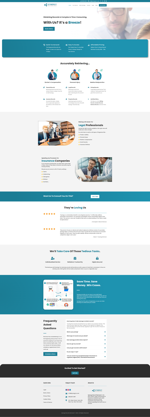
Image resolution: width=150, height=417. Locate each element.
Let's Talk (95, 196)
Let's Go (75, 373)
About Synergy (82, 5)
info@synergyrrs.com (73, 393)
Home (70, 5)
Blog (96, 5)
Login (93, 5)
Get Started (102, 5)
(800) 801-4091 (72, 396)
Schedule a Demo (50, 354)
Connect (88, 5)
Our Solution (75, 5)
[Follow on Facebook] (66, 390)
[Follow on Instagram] (68, 390)
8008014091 (84, 1)
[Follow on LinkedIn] (70, 390)
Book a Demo (49, 29)
